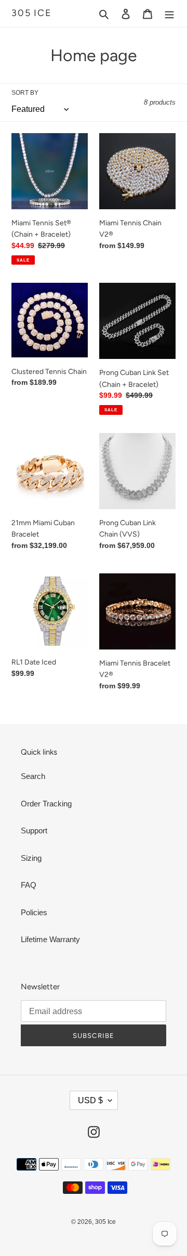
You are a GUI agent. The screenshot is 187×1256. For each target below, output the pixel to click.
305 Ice (31, 13)
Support (34, 830)
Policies (34, 912)
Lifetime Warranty (50, 939)
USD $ (90, 1100)
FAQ (28, 884)
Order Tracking (46, 803)
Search (33, 776)
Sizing (31, 858)
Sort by (24, 92)
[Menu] (169, 14)
